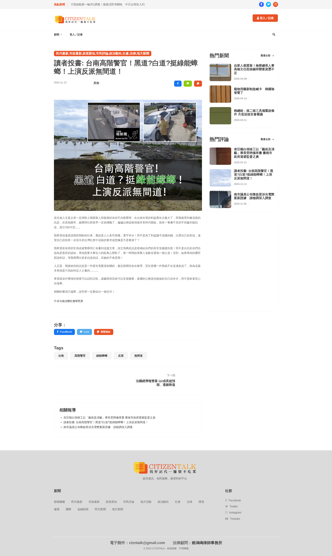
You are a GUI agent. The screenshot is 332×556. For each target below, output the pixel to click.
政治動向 (163, 501)
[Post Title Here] (187, 380)
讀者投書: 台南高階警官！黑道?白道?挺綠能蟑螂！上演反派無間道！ (105, 422)
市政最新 (94, 501)
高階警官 (80, 355)
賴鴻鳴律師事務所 (207, 543)
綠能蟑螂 (101, 355)
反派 (121, 355)
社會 (178, 501)
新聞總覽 (59, 501)
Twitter (234, 506)
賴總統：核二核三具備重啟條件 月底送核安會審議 (254, 112)
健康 (56, 509)
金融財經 (83, 509)
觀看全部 (266, 55)
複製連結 (105, 331)
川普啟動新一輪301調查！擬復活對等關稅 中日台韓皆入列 (108, 4)
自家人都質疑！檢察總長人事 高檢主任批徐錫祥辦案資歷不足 (254, 69)
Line (86, 331)
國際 (68, 509)
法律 (189, 501)
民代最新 (76, 501)
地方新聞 (117, 509)
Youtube (235, 518)
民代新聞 (100, 509)
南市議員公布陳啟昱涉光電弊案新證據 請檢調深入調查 (98, 426)
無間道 (138, 355)
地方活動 (145, 501)
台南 (61, 355)
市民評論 (128, 501)
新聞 (57, 34)
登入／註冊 (266, 18)
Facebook (235, 500)
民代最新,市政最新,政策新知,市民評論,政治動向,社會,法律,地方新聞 (102, 53)
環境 (201, 501)
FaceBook (66, 331)
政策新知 (111, 501)
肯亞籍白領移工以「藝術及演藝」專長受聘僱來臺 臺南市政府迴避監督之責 (109, 417)
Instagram (235, 512)
